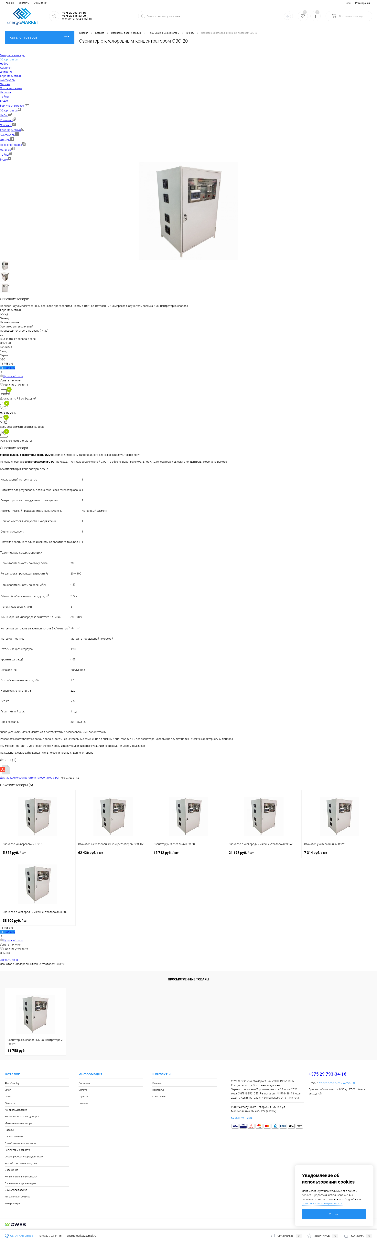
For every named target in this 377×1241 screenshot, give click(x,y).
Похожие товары (11, 144)
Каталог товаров (23, 37)
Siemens (10, 1103)
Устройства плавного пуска (21, 1163)
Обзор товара (9, 110)
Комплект (6, 120)
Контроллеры (12, 1203)
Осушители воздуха (16, 1189)
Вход (347, 3)
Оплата (83, 1089)
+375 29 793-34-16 (327, 1074)
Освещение (11, 1169)
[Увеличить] (188, 258)
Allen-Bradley (12, 1083)
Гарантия (84, 1096)
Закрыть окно (9, 959)
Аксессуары (7, 135)
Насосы (9, 1129)
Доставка (84, 1083)
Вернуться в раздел (12, 105)
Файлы (4, 154)
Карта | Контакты (242, 1117)
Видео (4, 159)
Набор (4, 115)
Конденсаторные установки (21, 1176)
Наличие (5, 149)
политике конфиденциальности (322, 1203)
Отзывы (5, 139)
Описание (6, 125)
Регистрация (362, 3)
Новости (83, 1103)
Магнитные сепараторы (19, 1123)
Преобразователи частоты (20, 1143)
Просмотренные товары (188, 979)
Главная (9, 3)
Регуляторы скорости (17, 1149)
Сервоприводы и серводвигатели (24, 1156)
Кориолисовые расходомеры (22, 1116)
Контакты (23, 3)
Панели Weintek (14, 1136)
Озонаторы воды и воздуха (20, 1183)
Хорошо (334, 1214)
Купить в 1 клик (13, 376)
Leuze (8, 1096)
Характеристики (10, 130)
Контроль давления (16, 1109)
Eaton (8, 1089)
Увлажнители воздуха (17, 1196)
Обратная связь (21, 1235)
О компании (40, 3)
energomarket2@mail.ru (337, 1083)
